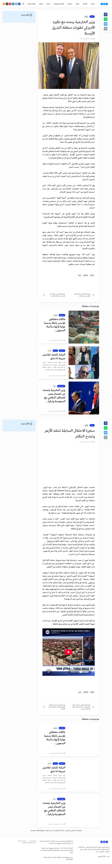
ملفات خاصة (32, 4)
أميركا (86, 17)
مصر (79, 275)
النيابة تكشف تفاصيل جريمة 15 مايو (54, 356)
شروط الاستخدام (32, 841)
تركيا (54, 386)
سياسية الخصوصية (22, 841)
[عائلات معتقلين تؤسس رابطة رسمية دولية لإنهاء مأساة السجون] (84, 327)
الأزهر (86, 425)
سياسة (93, 4)
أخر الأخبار (62, 315)
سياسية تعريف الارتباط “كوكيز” (29, 842)
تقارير (77, 4)
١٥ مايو (49, 350)
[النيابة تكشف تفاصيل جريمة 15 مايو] (84, 362)
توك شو (55, 350)
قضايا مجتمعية (59, 4)
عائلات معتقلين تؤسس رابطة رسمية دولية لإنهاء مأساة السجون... (54, 325)
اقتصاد (85, 4)
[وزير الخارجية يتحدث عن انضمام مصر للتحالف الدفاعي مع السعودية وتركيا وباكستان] (84, 398)
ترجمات (69, 4)
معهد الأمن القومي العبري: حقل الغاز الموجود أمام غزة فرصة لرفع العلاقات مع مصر (56, 830)
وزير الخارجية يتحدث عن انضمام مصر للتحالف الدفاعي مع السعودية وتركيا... (54, 396)
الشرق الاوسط (61, 386)
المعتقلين (55, 315)
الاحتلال (85, 275)
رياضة (48, 4)
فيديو (41, 4)
